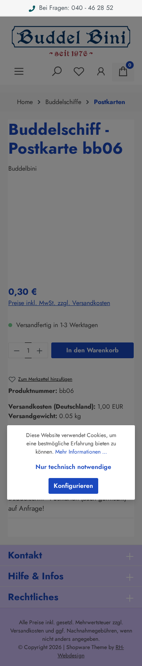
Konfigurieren (73, 485)
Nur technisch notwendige (73, 466)
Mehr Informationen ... (81, 452)
